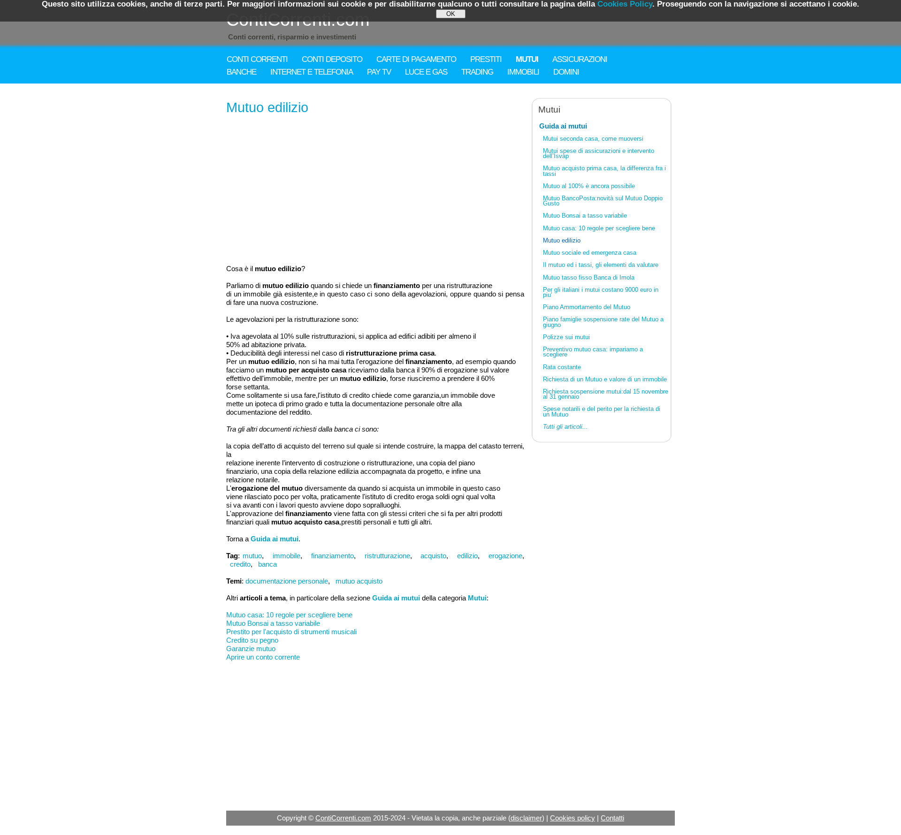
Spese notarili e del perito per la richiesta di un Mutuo (601, 411)
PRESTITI (486, 59)
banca (267, 564)
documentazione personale (286, 581)
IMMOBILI (523, 72)
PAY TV (379, 72)
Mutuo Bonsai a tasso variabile (273, 623)
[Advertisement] (375, 190)
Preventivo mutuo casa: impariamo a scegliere (593, 352)
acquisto (433, 556)
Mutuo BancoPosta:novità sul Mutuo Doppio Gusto (603, 201)
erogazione (505, 556)
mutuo (252, 556)
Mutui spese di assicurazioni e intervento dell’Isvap (598, 153)
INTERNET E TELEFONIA (311, 72)
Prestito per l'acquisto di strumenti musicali (291, 632)
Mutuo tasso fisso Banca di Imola (588, 277)
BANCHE (241, 72)
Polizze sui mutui (566, 337)
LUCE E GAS (426, 72)
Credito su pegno (252, 640)
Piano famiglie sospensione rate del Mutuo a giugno (603, 322)
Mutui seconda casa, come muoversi (593, 138)
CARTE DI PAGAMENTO (416, 59)
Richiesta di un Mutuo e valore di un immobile (605, 379)
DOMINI (566, 72)
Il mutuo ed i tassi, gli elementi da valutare (600, 264)
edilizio (467, 556)
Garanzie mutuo (250, 649)
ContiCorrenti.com (343, 818)
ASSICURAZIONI (579, 59)
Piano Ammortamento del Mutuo (586, 307)
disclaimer (526, 818)
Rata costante (562, 367)
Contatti (612, 818)
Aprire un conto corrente (263, 657)
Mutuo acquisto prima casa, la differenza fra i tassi (604, 171)
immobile (286, 556)
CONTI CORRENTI (257, 59)
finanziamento (332, 556)
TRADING (477, 72)
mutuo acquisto (359, 581)
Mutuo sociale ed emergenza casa (589, 252)
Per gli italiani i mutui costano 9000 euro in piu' (600, 292)
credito (240, 564)
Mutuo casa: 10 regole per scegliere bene (289, 615)
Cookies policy (572, 818)
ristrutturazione (387, 556)
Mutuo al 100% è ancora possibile (589, 186)
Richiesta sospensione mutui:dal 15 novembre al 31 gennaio (605, 394)
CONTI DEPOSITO (332, 59)
